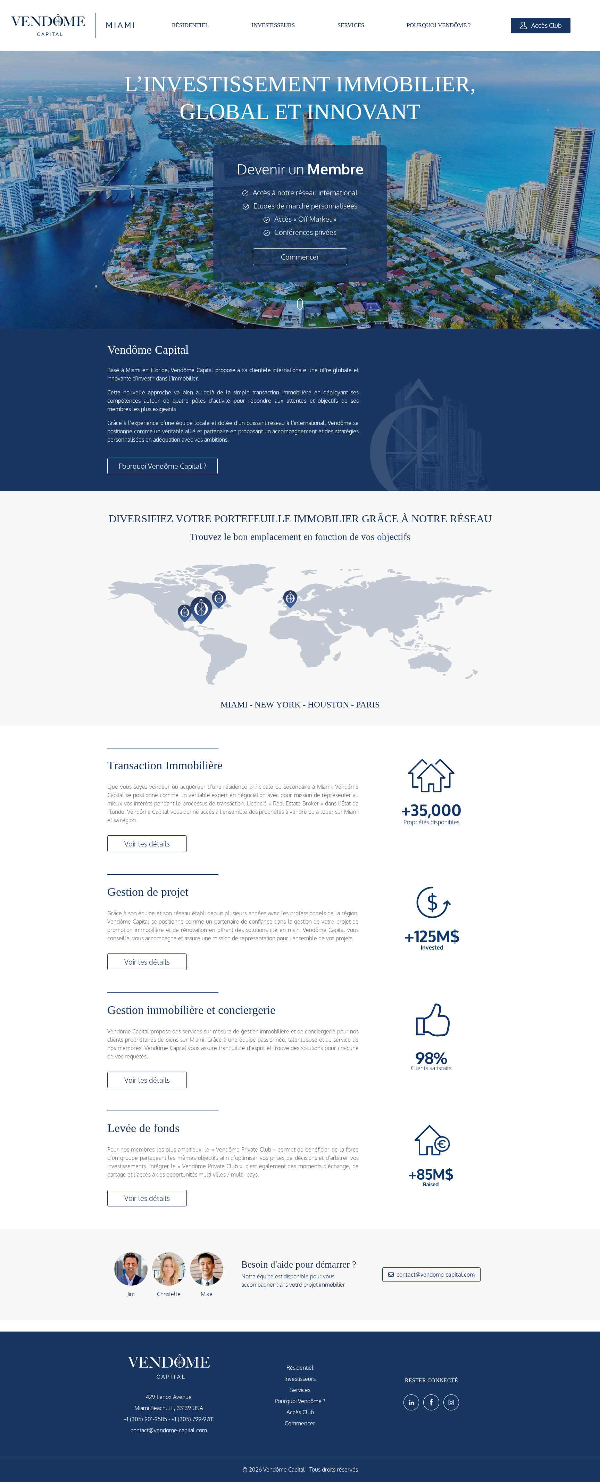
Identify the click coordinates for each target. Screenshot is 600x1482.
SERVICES (351, 25)
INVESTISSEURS (273, 25)
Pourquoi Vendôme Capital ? (162, 465)
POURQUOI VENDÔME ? (439, 25)
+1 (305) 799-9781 (193, 1419)
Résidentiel (300, 1367)
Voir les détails (147, 843)
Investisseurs (300, 1378)
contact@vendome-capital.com (436, 1274)
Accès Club (546, 25)
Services (300, 1389)
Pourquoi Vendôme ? (300, 1401)
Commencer (300, 256)
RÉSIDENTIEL (190, 25)
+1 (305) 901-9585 (145, 1419)
